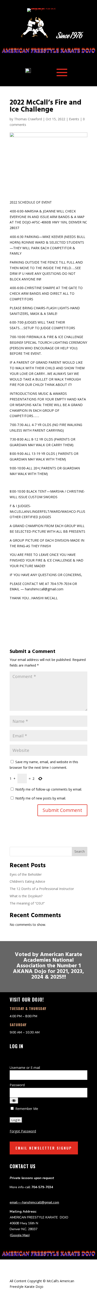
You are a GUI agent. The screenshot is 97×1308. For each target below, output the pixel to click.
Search (79, 851)
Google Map (20, 1235)
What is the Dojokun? (26, 896)
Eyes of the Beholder (26, 874)
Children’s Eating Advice (27, 881)
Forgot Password (23, 1131)
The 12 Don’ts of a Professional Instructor (42, 888)
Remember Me (26, 1108)
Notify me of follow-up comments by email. (48, 789)
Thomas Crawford (28, 119)
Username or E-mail (25, 1067)
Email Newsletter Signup (44, 1147)
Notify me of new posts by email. (40, 798)
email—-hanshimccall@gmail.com (34, 1202)
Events (74, 119)
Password (17, 1085)
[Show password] (14, 1100)
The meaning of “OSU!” (27, 903)
